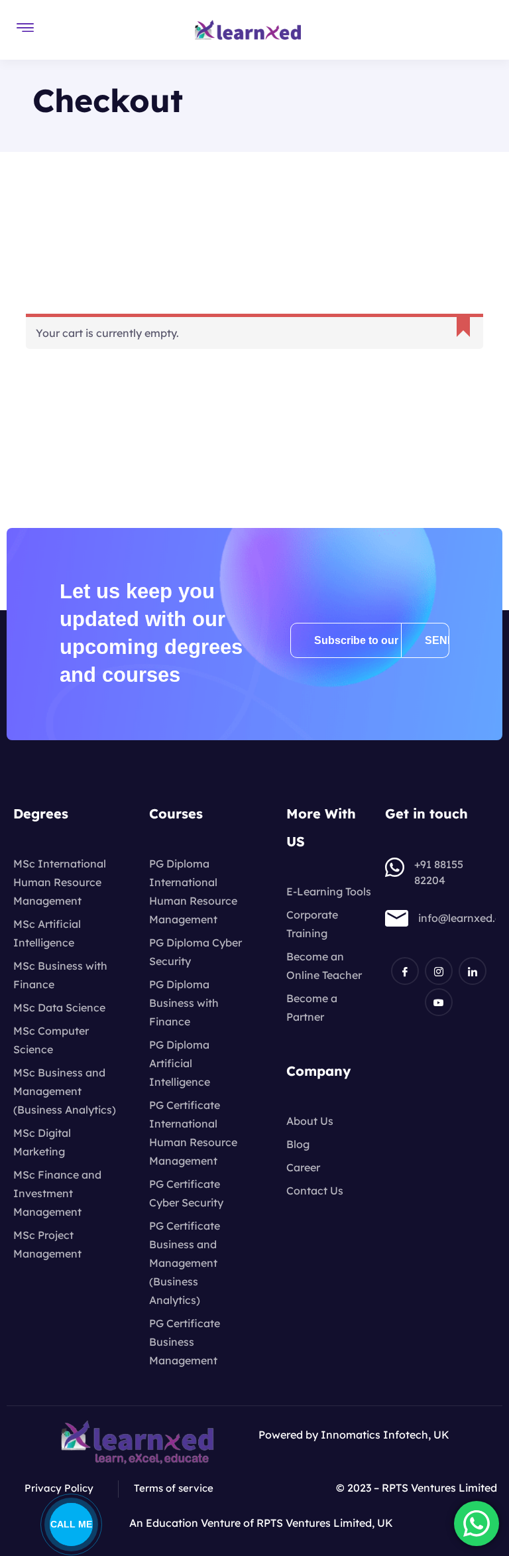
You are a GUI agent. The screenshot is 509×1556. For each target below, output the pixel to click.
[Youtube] (439, 1002)
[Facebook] (405, 971)
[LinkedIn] (472, 971)
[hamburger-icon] (25, 30)
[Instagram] (439, 971)
